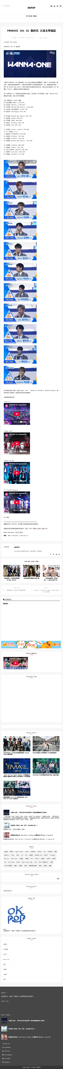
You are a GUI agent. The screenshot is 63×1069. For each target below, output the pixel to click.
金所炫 (54, 858)
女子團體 (5, 949)
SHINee (39, 851)
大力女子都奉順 (8, 865)
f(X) (35, 862)
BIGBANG (33, 851)
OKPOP (31, 7)
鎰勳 (50, 865)
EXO (45, 851)
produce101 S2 (30, 37)
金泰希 (45, 865)
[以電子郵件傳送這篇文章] (16, 532)
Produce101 (21, 37)
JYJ (22, 855)
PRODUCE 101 (38, 855)
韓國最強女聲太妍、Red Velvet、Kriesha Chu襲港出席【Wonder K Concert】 (32, 835)
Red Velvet (14, 858)
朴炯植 (21, 858)
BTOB (17, 855)
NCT (26, 855)
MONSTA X (6, 855)
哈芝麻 (6, 851)
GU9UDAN (50, 851)
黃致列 (11, 851)
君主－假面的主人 (43, 862)
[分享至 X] (19, 532)
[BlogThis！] (17, 532)
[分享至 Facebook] (20, 532)
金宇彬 (48, 858)
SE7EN (18, 862)
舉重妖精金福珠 (33, 865)
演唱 (4, 979)
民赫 (25, 865)
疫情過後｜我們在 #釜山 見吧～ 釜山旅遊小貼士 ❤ (24, 825)
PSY (32, 858)
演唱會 (5, 944)
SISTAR (37, 858)
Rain (13, 855)
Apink (27, 851)
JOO (5, 862)
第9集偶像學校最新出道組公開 (31, 578)
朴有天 (46, 855)
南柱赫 (31, 855)
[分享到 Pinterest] (22, 532)
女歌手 (5, 954)
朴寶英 (20, 865)
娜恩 (15, 865)
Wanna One (6, 959)
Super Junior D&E (27, 862)
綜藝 (15, 37)
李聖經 (27, 858)
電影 (4, 964)
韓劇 (55, 851)
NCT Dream (11, 862)
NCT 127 (6, 858)
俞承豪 (42, 858)
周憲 (51, 862)
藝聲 (40, 865)
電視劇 (5, 969)
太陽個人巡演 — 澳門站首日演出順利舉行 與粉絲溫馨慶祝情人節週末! (29, 812)
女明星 (5, 974)
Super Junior (19, 851)
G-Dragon (52, 855)
